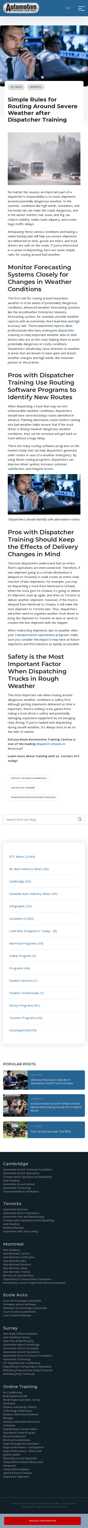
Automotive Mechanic (15, 1209)
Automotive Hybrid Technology (21, 1344)
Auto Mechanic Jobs (14, 1260)
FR (68, 8)
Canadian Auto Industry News (30, 894)
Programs (16, 968)
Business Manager (13, 1227)
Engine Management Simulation (21, 1443)
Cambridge (17, 881)
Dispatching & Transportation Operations (27, 1279)
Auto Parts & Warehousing (18, 1341)
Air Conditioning (12, 1392)
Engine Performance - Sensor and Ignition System (22, 1452)
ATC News (16, 87)
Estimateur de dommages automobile (25, 1308)
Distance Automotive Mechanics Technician (21, 1423)
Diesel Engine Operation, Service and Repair (22, 1401)
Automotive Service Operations (21, 1173)
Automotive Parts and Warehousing (23, 1216)
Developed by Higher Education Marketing (44, 1506)
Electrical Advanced (14, 1436)
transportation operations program (33, 797)
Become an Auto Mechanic (18, 1275)
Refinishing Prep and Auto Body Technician (28, 1370)
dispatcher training (23, 787)
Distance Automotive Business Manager (20, 1416)
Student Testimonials (24, 993)
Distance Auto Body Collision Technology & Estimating (20, 1408)
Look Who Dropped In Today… (30, 931)
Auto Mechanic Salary (15, 1268)
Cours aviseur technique (17, 1315)
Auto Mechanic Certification (19, 1257)
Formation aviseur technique (19, 1304)
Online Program (20, 956)
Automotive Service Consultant (20, 1348)
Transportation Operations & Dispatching (27, 1177)
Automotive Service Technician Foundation (27, 1169)
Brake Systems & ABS (15, 1396)
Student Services (21, 980)
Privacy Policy (70, 1503)
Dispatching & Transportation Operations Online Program (20, 1430)
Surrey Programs (21, 1005)
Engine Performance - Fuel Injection (23, 1447)
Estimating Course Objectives (20, 1458)
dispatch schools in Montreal (29, 778)
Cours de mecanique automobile (22, 1300)
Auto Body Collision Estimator (20, 1333)
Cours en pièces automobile (19, 1311)
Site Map (55, 1503)
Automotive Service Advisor (19, 1184)
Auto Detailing (11, 1180)
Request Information (42, 1520)
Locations (16, 918)
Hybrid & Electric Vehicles (17, 1473)
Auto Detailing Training (16, 1337)
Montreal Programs (23, 943)
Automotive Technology (17, 1188)
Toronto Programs (22, 1018)
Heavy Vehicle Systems (16, 1469)
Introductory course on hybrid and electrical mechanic (34, 1282)
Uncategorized (19, 1030)
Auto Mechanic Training (16, 1271)
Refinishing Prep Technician (19, 1374)
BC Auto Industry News (25, 869)
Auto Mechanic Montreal (17, 1264)
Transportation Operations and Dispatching (28, 1220)
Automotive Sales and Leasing (20, 1231)
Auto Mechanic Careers (16, 1253)
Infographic (17, 906)
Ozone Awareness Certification (21, 1191)
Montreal (36, 87)
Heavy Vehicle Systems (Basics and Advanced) (23, 1463)
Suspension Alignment (16, 1476)
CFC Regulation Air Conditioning (21, 1363)
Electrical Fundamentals (16, 1440)
